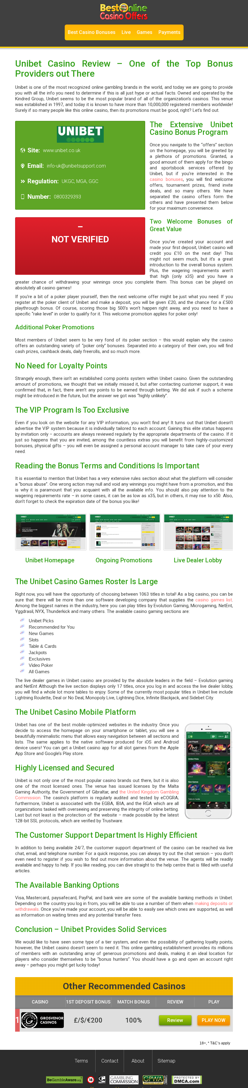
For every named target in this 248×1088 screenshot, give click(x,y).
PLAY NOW (213, 1020)
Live (126, 32)
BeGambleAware (64, 1079)
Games (144, 32)
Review (175, 1020)
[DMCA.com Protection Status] (186, 1079)
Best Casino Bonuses (92, 32)
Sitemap (166, 1061)
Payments (169, 32)
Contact (109, 1061)
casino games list (213, 600)
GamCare (102, 1079)
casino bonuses (166, 179)
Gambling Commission (124, 1079)
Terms (81, 1061)
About (138, 1061)
